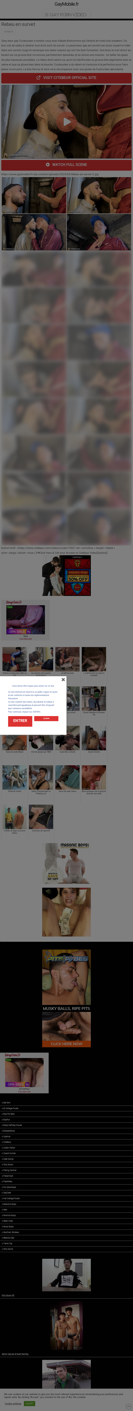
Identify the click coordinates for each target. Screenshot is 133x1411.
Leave (46, 718)
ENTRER (20, 721)
